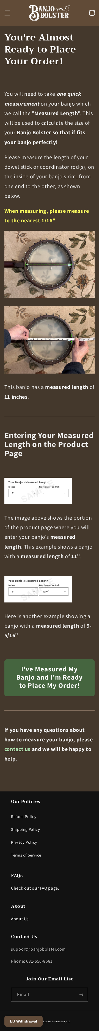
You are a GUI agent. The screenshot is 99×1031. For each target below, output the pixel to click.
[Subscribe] (81, 994)
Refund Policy (23, 816)
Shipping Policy (25, 829)
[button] (7, 13)
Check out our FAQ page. (35, 888)
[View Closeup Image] (49, 298)
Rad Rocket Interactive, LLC (54, 1021)
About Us (20, 919)
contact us (17, 749)
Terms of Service (26, 855)
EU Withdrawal (23, 1021)
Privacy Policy (24, 842)
